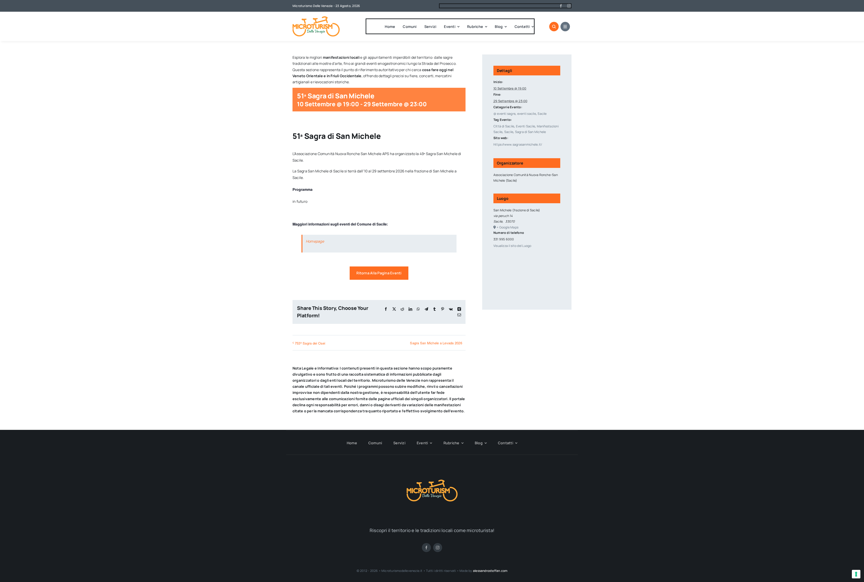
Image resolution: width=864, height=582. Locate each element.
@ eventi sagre (504, 113)
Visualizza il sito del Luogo (512, 246)
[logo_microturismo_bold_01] (316, 18)
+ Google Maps (507, 227)
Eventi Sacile (525, 126)
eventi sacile (526, 113)
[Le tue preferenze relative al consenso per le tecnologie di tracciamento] (856, 574)
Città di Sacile (503, 126)
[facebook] (561, 6)
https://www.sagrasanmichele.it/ (517, 144)
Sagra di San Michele (530, 132)
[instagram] (569, 6)
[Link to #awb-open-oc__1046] (554, 26)
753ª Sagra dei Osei (310, 343)
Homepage (315, 241)
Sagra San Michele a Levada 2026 (436, 343)
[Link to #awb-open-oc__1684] (565, 26)
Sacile (542, 113)
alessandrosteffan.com (490, 570)
